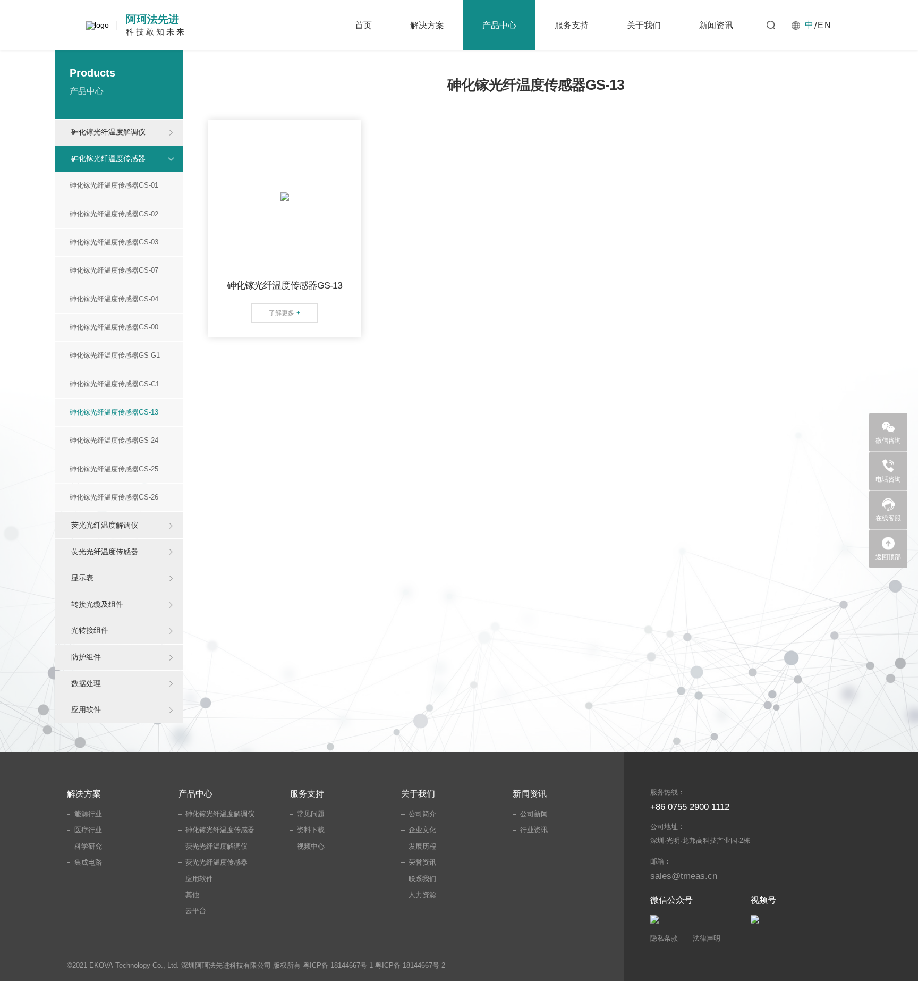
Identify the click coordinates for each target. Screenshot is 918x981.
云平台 (195, 911)
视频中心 (311, 846)
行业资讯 (534, 830)
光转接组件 (89, 630)
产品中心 (499, 25)
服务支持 (572, 25)
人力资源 (422, 895)
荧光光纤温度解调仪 (104, 525)
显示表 (82, 577)
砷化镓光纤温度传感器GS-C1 (114, 384)
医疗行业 (88, 830)
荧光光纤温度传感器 (104, 551)
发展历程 (422, 846)
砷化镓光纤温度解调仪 (108, 132)
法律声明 (706, 938)
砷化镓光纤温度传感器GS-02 (114, 214)
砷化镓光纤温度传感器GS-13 (114, 412)
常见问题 (311, 814)
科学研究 (88, 846)
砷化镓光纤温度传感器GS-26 (114, 497)
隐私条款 (664, 938)
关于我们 (644, 25)
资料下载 (311, 830)
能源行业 (88, 814)
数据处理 (86, 683)
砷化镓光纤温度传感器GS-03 (114, 242)
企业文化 (422, 830)
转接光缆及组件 (97, 604)
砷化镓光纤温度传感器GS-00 (114, 327)
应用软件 (86, 709)
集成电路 (88, 862)
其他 (192, 895)
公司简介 (422, 814)
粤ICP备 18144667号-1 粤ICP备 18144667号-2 (374, 965)
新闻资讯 (716, 25)
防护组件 (86, 657)
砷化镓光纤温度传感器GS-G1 (115, 355)
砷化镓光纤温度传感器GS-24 (114, 440)
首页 (363, 25)
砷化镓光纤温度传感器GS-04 (114, 299)
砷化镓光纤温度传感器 (108, 158)
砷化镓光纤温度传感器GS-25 (114, 469)
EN (825, 25)
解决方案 (427, 25)
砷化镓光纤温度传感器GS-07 (114, 270)
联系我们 (422, 879)
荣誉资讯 (422, 862)
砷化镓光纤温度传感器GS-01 (114, 185)
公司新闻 (534, 814)
